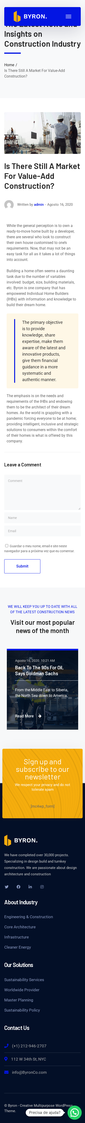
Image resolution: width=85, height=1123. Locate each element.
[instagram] (42, 886)
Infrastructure (16, 937)
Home (9, 65)
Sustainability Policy (22, 1010)
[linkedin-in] (30, 886)
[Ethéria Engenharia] (30, 16)
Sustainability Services (24, 979)
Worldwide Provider (21, 989)
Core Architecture (20, 927)
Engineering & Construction (28, 916)
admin (39, 204)
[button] (75, 1113)
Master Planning (18, 1000)
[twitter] (6, 886)
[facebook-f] (18, 886)
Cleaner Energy (17, 947)
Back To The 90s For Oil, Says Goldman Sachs (39, 670)
